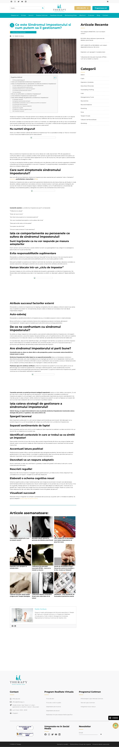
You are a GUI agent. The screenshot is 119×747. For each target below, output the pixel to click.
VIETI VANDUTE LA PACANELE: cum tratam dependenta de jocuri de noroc (64, 540)
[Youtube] (22, 1)
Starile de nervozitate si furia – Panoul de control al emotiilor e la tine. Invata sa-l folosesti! (64, 568)
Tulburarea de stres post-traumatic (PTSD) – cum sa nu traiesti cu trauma (41, 568)
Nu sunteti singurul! (19, 80)
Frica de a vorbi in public (53, 702)
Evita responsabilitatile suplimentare (23, 87)
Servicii (30, 15)
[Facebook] (11, 1)
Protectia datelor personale (101, 744)
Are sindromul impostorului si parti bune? (24, 95)
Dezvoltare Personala (18, 32)
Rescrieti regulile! (18, 107)
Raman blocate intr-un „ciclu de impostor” (24, 88)
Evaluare (91, 15)
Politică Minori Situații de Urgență (80, 744)
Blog (98, 15)
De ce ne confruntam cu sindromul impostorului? (26, 94)
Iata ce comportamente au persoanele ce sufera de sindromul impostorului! (34, 83)
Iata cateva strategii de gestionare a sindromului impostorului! (30, 97)
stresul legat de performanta (29, 498)
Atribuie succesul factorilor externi (22, 90)
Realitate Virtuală (56, 15)
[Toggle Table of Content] (54, 77)
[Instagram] (15, 1)
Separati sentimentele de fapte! (22, 101)
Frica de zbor (50, 698)
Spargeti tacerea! (18, 99)
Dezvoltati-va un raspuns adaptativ (23, 106)
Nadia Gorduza (41, 609)
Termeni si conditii (62, 744)
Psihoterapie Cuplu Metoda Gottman (92, 698)
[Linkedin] (25, 1)
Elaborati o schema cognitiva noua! (23, 109)
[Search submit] (43, 8)
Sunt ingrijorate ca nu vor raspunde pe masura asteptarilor (28, 85)
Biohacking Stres (71, 15)
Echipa (23, 15)
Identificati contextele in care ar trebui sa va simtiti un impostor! (30, 102)
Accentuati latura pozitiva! (20, 104)
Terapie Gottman (42, 15)
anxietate (12, 179)
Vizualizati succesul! (19, 111)
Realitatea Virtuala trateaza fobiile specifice (59, 714)
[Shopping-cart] (107, 1)
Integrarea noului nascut (88, 706)
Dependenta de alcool (53, 710)
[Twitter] (18, 1)
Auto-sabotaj (17, 92)
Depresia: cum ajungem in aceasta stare (93, 52)
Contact (105, 15)
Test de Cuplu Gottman (88, 702)
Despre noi (14, 15)
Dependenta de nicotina (53, 706)
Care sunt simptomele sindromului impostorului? (26, 81)
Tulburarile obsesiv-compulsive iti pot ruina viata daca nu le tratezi (42, 596)
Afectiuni (82, 15)
